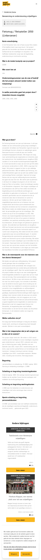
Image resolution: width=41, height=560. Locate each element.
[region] (20, 119)
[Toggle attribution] (36, 134)
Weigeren (14, 554)
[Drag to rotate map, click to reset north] (36, 110)
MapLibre (32, 134)
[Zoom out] (36, 107)
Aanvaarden (26, 554)
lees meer (20, 470)
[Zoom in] (36, 104)
